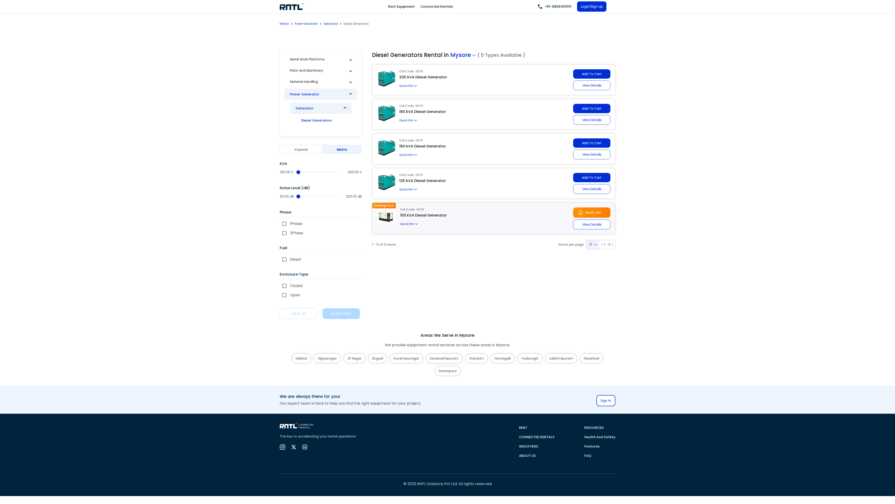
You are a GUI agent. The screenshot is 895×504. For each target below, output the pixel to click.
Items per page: (571, 244)
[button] (320, 59)
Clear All (298, 313)
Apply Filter (341, 313)
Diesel (295, 259)
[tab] (301, 149)
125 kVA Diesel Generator (422, 180)
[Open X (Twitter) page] (293, 447)
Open (295, 295)
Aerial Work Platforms (307, 59)
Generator (331, 24)
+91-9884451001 (558, 6)
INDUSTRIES (528, 446)
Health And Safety (599, 437)
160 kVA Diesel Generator (422, 146)
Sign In (606, 400)
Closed (296, 285)
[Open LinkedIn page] (305, 447)
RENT (523, 427)
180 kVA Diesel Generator (422, 111)
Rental (284, 24)
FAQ (587, 455)
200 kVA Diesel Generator (423, 77)
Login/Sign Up (592, 6)
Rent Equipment (401, 6)
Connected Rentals (436, 6)
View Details (592, 85)
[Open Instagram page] (282, 447)
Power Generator (306, 24)
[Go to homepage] (292, 6)
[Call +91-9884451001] (540, 7)
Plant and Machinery (306, 70)
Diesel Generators (316, 120)
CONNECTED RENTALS (536, 437)
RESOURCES (594, 427)
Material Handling (304, 81)
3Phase (296, 233)
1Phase (296, 223)
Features (592, 446)
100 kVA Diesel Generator (423, 215)
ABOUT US (527, 455)
